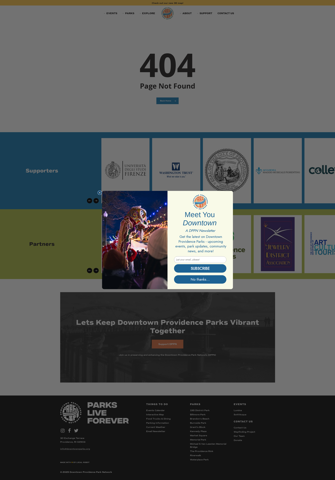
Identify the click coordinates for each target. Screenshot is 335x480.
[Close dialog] (100, 193)
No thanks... (200, 279)
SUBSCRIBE (200, 268)
